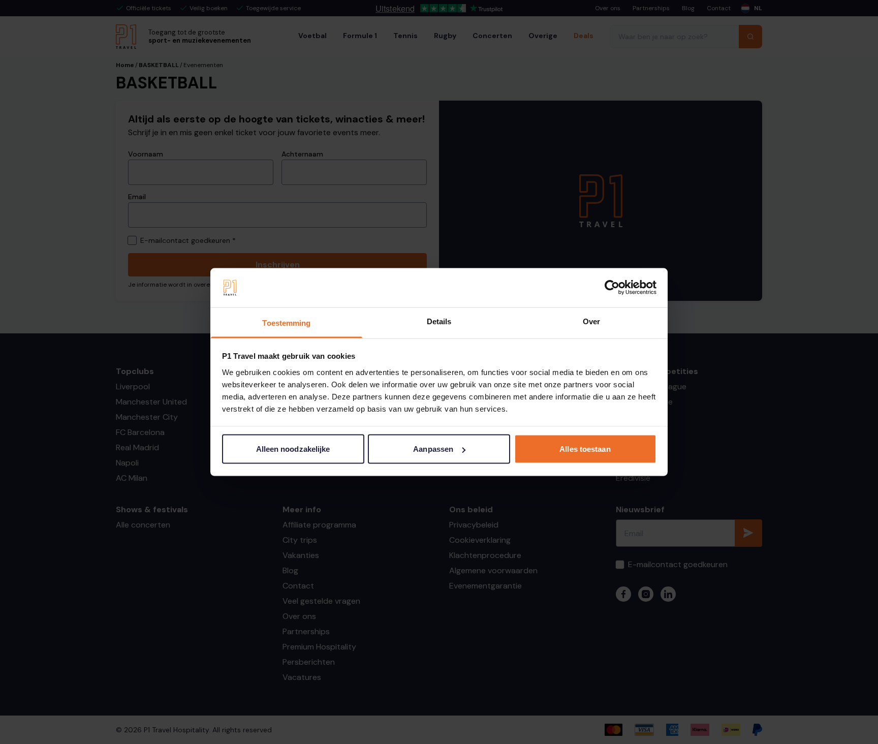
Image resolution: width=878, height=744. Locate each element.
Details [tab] (439, 321)
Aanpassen (433, 449)
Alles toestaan (584, 449)
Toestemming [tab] (286, 322)
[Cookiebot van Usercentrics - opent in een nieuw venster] (612, 287)
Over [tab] (591, 321)
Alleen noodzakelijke (293, 449)
